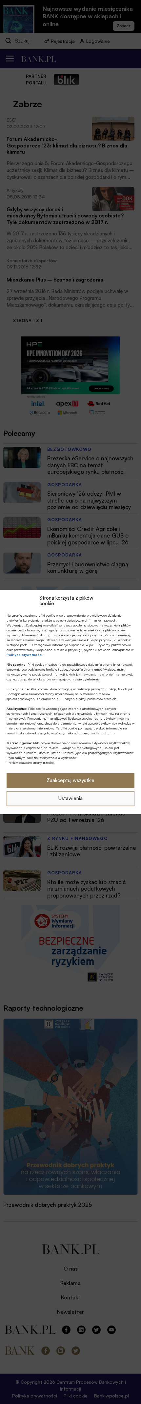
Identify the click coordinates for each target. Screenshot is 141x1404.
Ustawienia (70, 798)
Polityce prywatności (24, 654)
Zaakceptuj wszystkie (70, 780)
